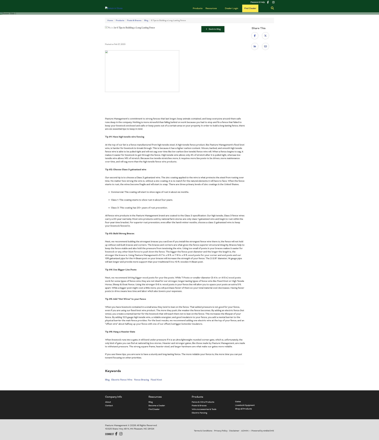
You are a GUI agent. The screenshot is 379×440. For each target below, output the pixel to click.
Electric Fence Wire (121, 379)
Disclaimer (234, 430)
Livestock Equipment (245, 405)
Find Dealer (250, 8)
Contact (109, 405)
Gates (238, 401)
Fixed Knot (156, 379)
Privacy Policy (220, 430)
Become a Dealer (156, 405)
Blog (107, 379)
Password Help (257, 2)
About (108, 402)
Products (198, 8)
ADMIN (244, 430)
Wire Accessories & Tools (204, 409)
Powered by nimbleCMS (262, 430)
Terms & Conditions (203, 430)
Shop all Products (243, 409)
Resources (211, 8)
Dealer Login (231, 8)
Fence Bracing (141, 379)
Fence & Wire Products (203, 402)
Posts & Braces (199, 405)
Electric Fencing (199, 413)
